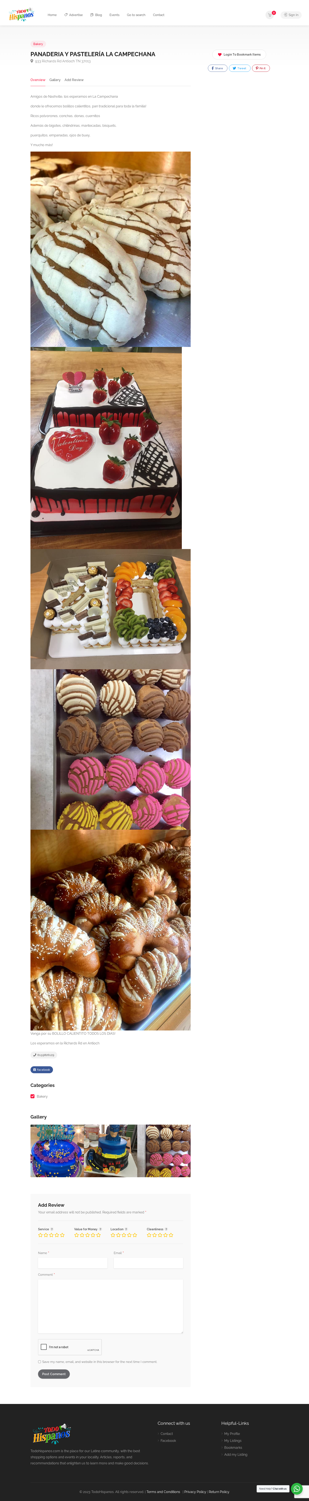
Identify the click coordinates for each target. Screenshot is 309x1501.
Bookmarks (233, 1448)
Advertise (75, 15)
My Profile (232, 1434)
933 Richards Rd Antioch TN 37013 (62, 61)
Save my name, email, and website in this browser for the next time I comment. (99, 1362)
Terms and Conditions (163, 1492)
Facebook (43, 1069)
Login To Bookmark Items (242, 54)
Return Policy (219, 1492)
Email (119, 1253)
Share (218, 68)
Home (52, 15)
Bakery (38, 44)
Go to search (136, 15)
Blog (98, 15)
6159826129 (45, 1055)
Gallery (55, 80)
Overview (37, 80)
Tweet (241, 68)
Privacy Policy (195, 1492)
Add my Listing (235, 1455)
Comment (46, 1274)
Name (43, 1253)
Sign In (293, 15)
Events (114, 15)
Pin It (262, 68)
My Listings (233, 1441)
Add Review (74, 80)
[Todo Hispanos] (22, 14)
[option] (110, 1151)
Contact (158, 15)
